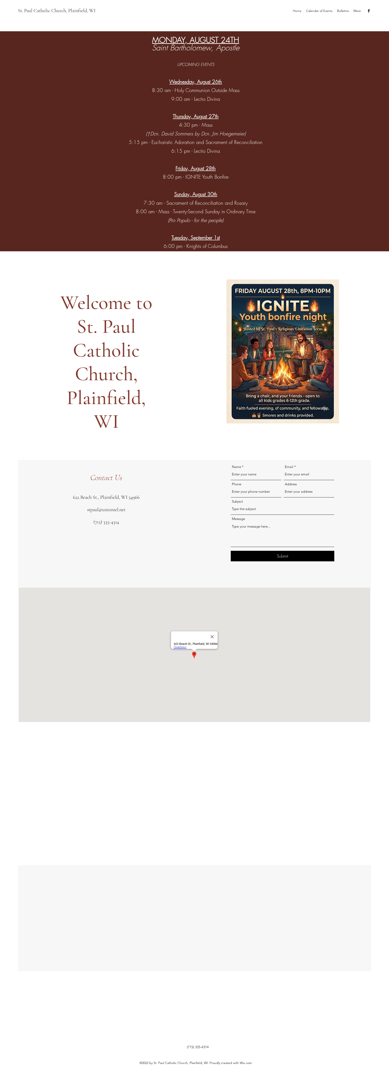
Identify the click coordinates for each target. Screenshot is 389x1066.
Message (238, 518)
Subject (237, 501)
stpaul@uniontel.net (106, 510)
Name (236, 466)
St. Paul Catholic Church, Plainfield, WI (56, 10)
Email (289, 466)
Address (291, 484)
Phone (236, 484)
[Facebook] (368, 11)
